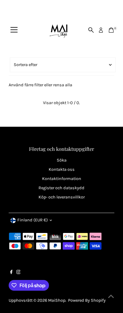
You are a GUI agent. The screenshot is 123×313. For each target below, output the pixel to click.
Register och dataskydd (61, 187)
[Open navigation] (14, 30)
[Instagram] (18, 273)
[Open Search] (91, 30)
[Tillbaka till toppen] (111, 297)
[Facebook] (11, 273)
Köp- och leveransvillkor (62, 197)
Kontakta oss (62, 169)
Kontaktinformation (61, 178)
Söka (62, 160)
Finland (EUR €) (32, 220)
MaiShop (56, 300)
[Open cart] (111, 30)
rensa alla (62, 84)
